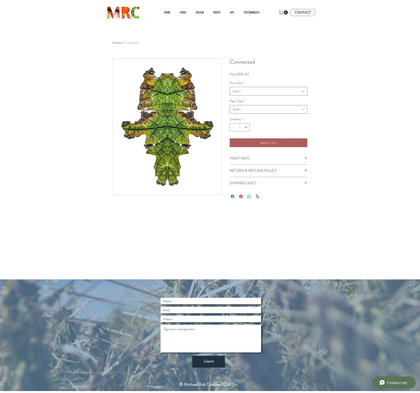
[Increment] (246, 127)
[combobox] (268, 91)
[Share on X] (257, 196)
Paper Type (237, 101)
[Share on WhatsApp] (249, 196)
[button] (283, 12)
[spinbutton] (240, 127)
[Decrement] (233, 127)
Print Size (236, 83)
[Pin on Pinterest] (240, 196)
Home (117, 42)
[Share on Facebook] (232, 196)
